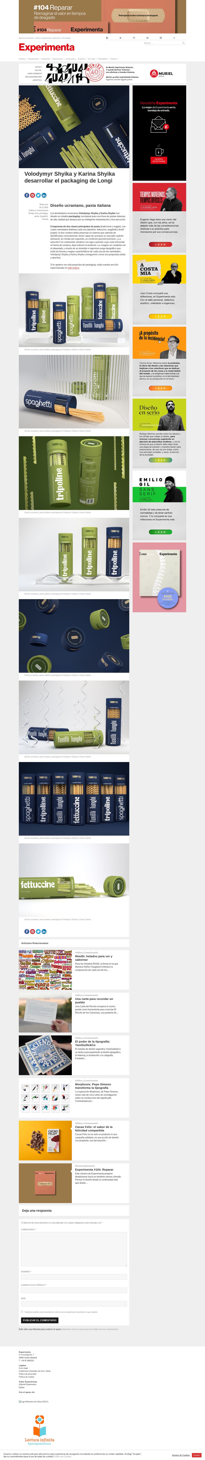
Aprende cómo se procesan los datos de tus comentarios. (90, 1329)
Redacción (44, 204)
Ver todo (91, 59)
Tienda (113, 59)
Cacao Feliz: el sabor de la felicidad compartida (94, 1128)
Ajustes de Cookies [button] (181, 1455)
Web (23, 1298)
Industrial (46, 59)
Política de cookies (26, 1377)
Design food (33, 213)
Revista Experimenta (85, 1166)
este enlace (73, 268)
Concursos (70, 59)
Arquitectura (33, 59)
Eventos (81, 59)
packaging (43, 213)
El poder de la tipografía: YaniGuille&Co (92, 1043)
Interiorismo (57, 59)
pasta (37, 216)
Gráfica (22, 59)
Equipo (21, 1387)
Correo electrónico (33, 1285)
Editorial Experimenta (27, 1384)
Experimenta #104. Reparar (94, 1169)
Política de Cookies (62, 1456)
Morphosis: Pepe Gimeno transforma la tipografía (93, 1086)
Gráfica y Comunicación (38, 210)
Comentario (28, 1230)
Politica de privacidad (27, 1374)
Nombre (26, 1272)
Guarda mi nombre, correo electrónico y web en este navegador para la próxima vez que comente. (61, 1312)
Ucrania (45, 219)
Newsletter (102, 59)
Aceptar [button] (197, 1455)
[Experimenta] (47, 47)
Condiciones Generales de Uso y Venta (34, 1371)
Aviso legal (23, 1368)
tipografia (44, 216)
